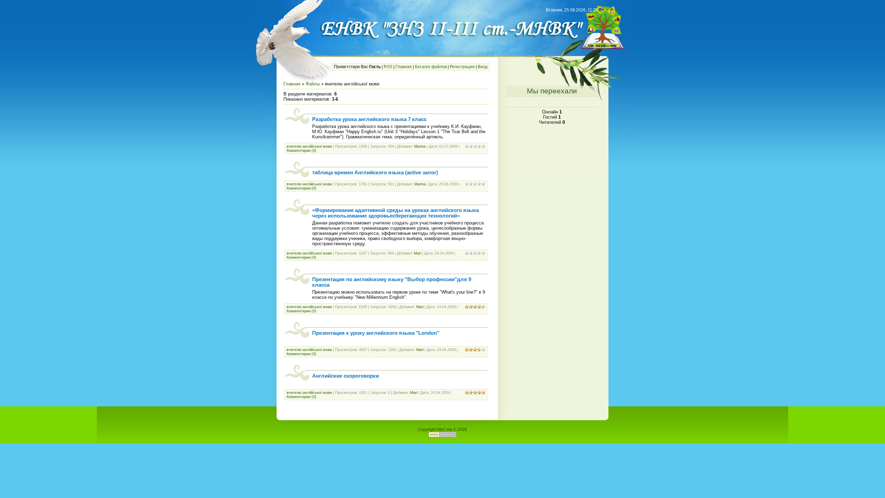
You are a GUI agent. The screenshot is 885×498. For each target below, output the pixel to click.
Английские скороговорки (345, 376)
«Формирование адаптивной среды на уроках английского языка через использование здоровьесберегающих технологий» (395, 213)
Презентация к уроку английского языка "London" (375, 333)
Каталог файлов (431, 66)
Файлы (313, 83)
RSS (388, 66)
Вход (482, 66)
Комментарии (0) (301, 150)
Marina (420, 146)
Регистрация (462, 66)
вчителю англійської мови (309, 146)
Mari (417, 253)
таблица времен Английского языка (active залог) (375, 172)
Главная (403, 66)
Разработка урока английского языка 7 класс (369, 119)
